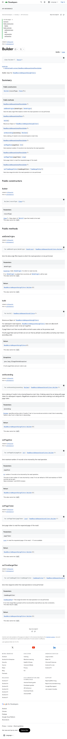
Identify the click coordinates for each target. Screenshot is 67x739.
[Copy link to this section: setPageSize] (13, 440)
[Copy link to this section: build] (7, 301)
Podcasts (4, 673)
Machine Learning (29, 659)
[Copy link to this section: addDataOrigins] (16, 237)
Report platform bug (50, 680)
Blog (3, 670)
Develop (16, 14)
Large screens (49, 656)
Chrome (4, 711)
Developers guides (29, 685)
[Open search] (41, 2)
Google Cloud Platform (8, 717)
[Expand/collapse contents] (12, 20)
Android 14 (5, 689)
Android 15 (5, 686)
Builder (6, 91)
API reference (7, 8)
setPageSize (8, 145)
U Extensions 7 (10, 44)
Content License (50, 637)
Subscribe (24, 730)
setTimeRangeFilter (10, 169)
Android (4, 656)
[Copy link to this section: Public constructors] (23, 181)
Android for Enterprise (8, 659)
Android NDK (27, 693)
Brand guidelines (18, 726)
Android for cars (49, 665)
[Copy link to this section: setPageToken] (15, 506)
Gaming (26, 656)
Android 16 (5, 683)
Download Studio (28, 691)
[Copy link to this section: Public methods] (19, 229)
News (3, 668)
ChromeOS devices (50, 662)
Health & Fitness (28, 662)
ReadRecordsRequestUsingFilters (24, 73)
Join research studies (51, 689)
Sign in (63, 2)
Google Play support (50, 686)
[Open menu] (3, 2)
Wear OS (47, 659)
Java (63, 52)
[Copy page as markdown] (21, 49)
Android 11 (5, 697)
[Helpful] (61, 14)
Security (4, 662)
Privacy (26, 668)
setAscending (8, 133)
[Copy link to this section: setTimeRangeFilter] (19, 565)
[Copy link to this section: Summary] (13, 80)
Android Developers (7, 14)
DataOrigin (17, 271)
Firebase (4, 714)
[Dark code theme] (64, 58)
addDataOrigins (9, 108)
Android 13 (5, 692)
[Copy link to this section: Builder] (9, 189)
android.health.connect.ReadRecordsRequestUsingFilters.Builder (23, 68)
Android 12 (5, 694)
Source (4, 665)
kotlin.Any (5, 66)
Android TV (48, 668)
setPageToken (8, 157)
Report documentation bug (52, 683)
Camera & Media (28, 665)
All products (5, 720)
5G (24, 670)
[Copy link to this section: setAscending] (14, 375)
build (6, 120)
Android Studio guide (30, 682)
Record (21, 218)
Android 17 (5, 680)
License (10, 726)
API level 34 (10, 42)
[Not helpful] (63, 14)
